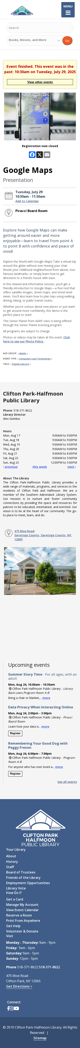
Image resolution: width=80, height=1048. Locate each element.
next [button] (71, 467)
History (12, 861)
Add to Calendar (27, 201)
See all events (67, 782)
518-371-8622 (49, 967)
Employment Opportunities (28, 883)
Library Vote (16, 888)
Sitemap (40, 1038)
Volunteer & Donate (22, 931)
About (11, 856)
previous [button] (11, 467)
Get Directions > (19, 986)
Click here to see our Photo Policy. (36, 339)
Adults (22, 353)
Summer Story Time (42, 676)
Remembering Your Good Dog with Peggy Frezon (38, 745)
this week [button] (39, 467)
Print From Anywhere (23, 920)
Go (67, 41)
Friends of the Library (23, 877)
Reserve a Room (19, 915)
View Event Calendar (22, 910)
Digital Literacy (20, 363)
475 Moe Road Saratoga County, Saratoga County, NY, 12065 (43, 535)
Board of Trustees (20, 872)
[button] (68, 12)
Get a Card (14, 899)
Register (15, 733)
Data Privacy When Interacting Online (40, 707)
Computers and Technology (35, 358)
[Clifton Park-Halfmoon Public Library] (22, 10)
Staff (10, 867)
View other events (40, 82)
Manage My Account (22, 904)
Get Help (13, 926)
